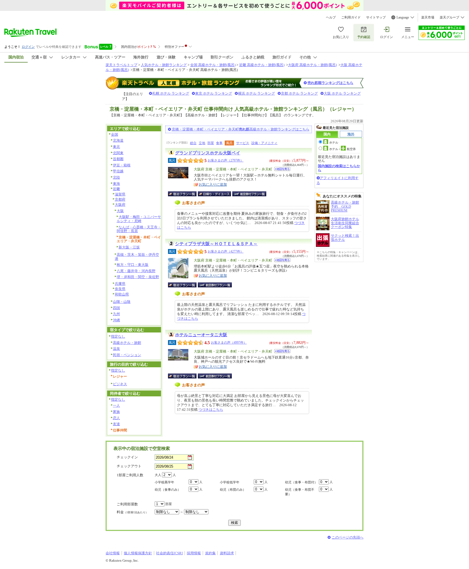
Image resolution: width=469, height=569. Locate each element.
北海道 (118, 140)
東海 (116, 184)
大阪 (120, 211)
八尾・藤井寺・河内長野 (136, 271)
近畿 (116, 189)
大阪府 (120, 205)
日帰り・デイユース (215, 193)
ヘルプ (331, 17)
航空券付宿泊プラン (249, 193)
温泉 (116, 349)
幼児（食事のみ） (168, 490)
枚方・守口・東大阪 (132, 265)
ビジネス (120, 384)
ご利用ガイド (351, 17)
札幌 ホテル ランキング (170, 93)
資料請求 (227, 553)
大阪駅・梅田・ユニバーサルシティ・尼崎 (139, 219)
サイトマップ (376, 17)
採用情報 (194, 553)
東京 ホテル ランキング (213, 93)
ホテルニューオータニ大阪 (201, 334)
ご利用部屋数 (127, 504)
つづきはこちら (210, 410)
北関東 (118, 153)
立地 (202, 143)
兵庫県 (120, 284)
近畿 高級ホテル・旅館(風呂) (261, 65)
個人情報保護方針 (138, 553)
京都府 (120, 199)
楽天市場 (427, 17)
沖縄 (116, 320)
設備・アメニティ (264, 143)
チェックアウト (129, 466)
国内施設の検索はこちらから (339, 168)
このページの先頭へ (347, 537)
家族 (116, 412)
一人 (116, 405)
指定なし (118, 336)
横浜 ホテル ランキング (256, 93)
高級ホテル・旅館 (127, 343)
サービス (242, 143)
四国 (116, 308)
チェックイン (127, 457)
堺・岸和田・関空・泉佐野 (138, 277)
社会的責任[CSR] (169, 553)
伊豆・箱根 (122, 165)
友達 (116, 424)
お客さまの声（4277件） (225, 251)
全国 (114, 134)
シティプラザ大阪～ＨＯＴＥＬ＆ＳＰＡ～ (216, 243)
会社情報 (113, 553)
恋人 (116, 418)
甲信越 (118, 171)
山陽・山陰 (122, 302)
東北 (116, 147)
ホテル (333, 142)
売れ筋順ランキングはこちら (330, 83)
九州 (116, 314)
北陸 (116, 177)
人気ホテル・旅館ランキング (164, 65)
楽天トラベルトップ (121, 65)
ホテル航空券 (342, 149)
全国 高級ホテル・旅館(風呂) (213, 65)
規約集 (210, 553)
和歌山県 (122, 294)
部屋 (210, 143)
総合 (193, 143)
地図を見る (282, 169)
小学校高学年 (164, 482)
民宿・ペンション (127, 355)
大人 (158, 475)
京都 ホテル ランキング (299, 93)
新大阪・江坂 (129, 247)
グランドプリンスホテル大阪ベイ (207, 153)
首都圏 (118, 159)
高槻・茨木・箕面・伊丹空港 (137, 257)
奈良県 (120, 289)
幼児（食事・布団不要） (299, 492)
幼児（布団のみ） (233, 490)
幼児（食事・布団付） (301, 482)
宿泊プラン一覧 (185, 193)
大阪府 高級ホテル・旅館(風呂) (312, 65)
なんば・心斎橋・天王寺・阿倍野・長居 (139, 229)
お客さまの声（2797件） (225, 160)
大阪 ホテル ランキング (342, 93)
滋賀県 (120, 194)
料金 (132, 512)
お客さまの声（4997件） (229, 342)
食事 (219, 143)
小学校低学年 (229, 482)
